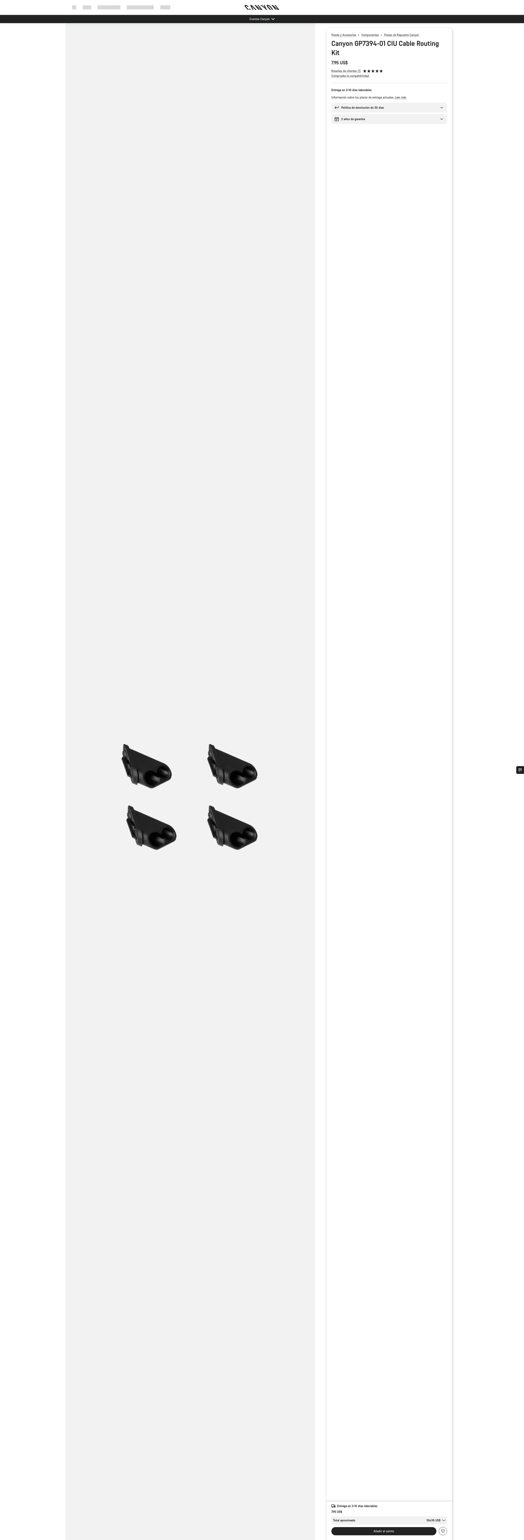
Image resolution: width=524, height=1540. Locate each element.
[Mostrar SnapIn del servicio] (520, 770)
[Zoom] (190, 785)
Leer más (400, 97)
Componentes (370, 35)
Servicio (165, 7)
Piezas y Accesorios (343, 35)
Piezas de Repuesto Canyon (401, 35)
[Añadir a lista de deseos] (443, 1531)
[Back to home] (262, 7)
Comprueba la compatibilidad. (350, 76)
